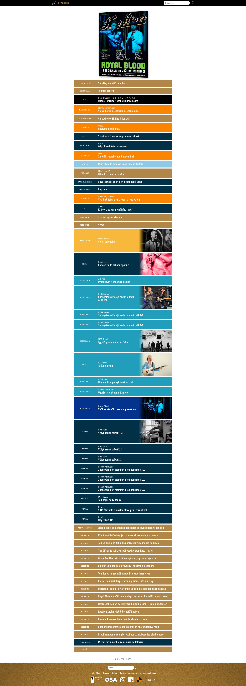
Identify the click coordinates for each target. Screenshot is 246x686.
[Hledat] (192, 3)
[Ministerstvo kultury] (96, 680)
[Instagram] (122, 679)
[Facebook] (131, 679)
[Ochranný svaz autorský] (111, 680)
